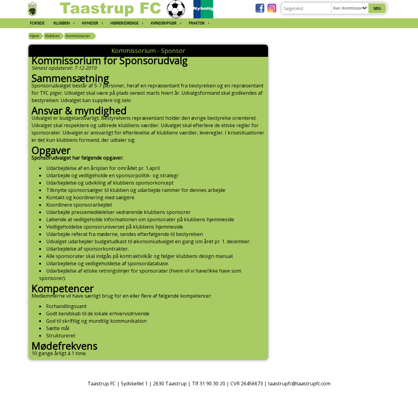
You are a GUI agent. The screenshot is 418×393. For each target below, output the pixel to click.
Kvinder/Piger (164, 23)
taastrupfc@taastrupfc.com (299, 383)
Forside (37, 23)
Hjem (34, 36)
